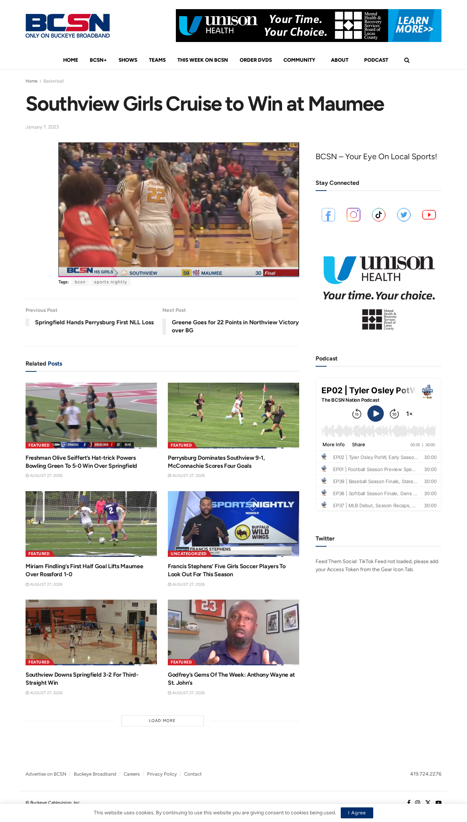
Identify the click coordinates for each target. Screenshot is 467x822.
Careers (132, 774)
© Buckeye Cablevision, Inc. (53, 802)
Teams (157, 60)
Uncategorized (189, 553)
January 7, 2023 (42, 127)
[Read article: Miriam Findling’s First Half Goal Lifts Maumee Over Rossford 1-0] (91, 524)
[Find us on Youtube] (438, 803)
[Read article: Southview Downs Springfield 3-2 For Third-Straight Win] (91, 632)
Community (299, 60)
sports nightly (110, 281)
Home (70, 60)
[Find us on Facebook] (408, 803)
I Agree (357, 812)
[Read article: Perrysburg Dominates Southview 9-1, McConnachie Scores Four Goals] (233, 415)
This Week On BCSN (202, 60)
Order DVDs (256, 60)
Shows (128, 60)
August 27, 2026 (45, 475)
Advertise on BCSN (46, 774)
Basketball (53, 81)
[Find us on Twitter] (428, 803)
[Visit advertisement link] (308, 25)
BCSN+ (98, 60)
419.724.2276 (425, 774)
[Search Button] (407, 60)
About (339, 60)
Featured (39, 445)
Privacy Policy (162, 774)
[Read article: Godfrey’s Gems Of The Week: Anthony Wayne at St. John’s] (233, 632)
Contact (193, 774)
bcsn (80, 281)
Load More (162, 720)
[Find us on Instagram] (417, 803)
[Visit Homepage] (68, 26)
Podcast (376, 60)
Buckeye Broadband (95, 774)
